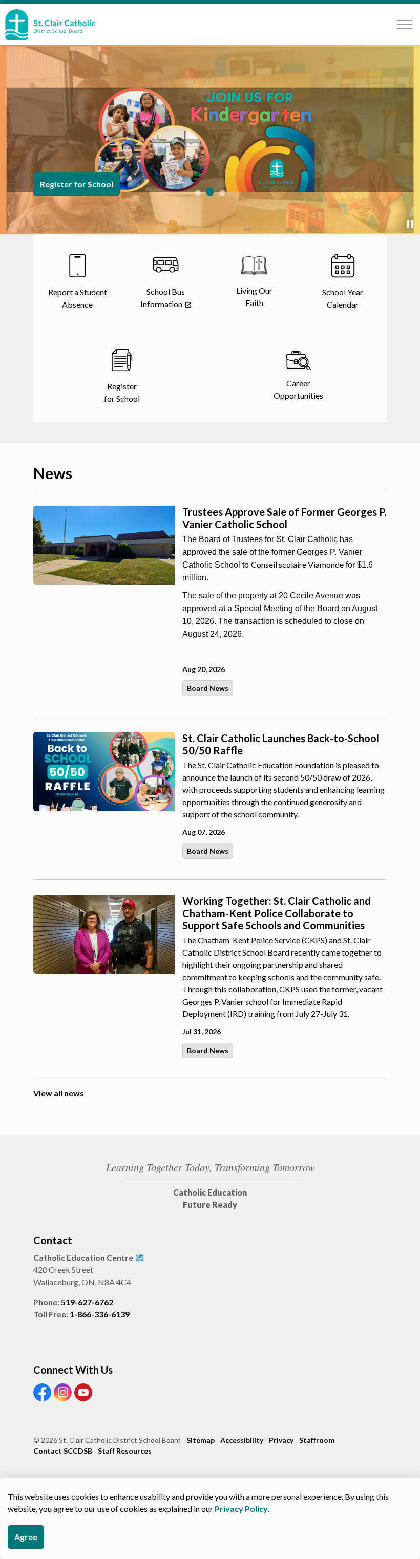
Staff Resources (125, 1450)
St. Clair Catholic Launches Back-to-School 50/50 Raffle (280, 744)
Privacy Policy (241, 1508)
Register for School (76, 184)
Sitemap (200, 1440)
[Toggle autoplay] (410, 224)
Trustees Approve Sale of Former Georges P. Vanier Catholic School (284, 518)
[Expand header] (404, 24)
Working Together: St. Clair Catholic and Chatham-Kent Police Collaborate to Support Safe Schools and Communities (276, 913)
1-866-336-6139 (100, 1314)
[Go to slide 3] (222, 193)
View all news (58, 1093)
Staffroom (316, 1440)
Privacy (281, 1440)
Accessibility (241, 1440)
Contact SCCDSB (62, 1450)
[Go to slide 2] (210, 192)
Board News (207, 688)
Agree (25, 1537)
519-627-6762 (87, 1302)
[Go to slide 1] (198, 193)
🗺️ (140, 1257)
